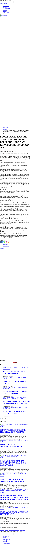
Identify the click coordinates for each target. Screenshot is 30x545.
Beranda (2, 530)
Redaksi (6, 530)
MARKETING (6, 12)
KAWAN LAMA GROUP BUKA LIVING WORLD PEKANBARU (12, 480)
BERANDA (6, 6)
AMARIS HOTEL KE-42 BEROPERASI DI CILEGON (11, 446)
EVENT (5, 10)
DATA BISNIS (6, 8)
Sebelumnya (6, 246)
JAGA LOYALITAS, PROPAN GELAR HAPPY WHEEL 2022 (15, 412)
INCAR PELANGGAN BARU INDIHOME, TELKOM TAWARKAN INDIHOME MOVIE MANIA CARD (14, 497)
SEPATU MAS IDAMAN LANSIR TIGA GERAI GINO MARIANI (15, 392)
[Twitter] (3, 242)
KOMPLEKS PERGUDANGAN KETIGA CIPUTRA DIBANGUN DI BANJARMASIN (13, 463)
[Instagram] (6, 242)
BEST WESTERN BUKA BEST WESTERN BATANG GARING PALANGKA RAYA (16, 402)
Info (24, 530)
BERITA (5, 7)
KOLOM (5, 11)
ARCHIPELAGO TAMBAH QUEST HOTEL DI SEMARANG (14, 372)
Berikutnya (5, 244)
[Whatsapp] (4, 242)
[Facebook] (1, 242)
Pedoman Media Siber (14, 530)
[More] (8, 242)
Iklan (21, 530)
